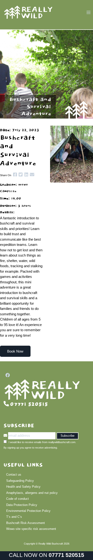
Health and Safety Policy (23, 486)
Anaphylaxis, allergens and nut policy (32, 493)
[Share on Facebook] (14, 174)
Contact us (13, 474)
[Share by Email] (31, 174)
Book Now (15, 351)
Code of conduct (17, 498)
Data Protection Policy (21, 505)
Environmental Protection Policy (28, 511)
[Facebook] (7, 375)
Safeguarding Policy (20, 480)
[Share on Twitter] (20, 174)
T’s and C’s (14, 517)
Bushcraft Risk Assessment (25, 523)
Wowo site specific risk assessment (31, 529)
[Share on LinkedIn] (25, 174)
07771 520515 (66, 555)
